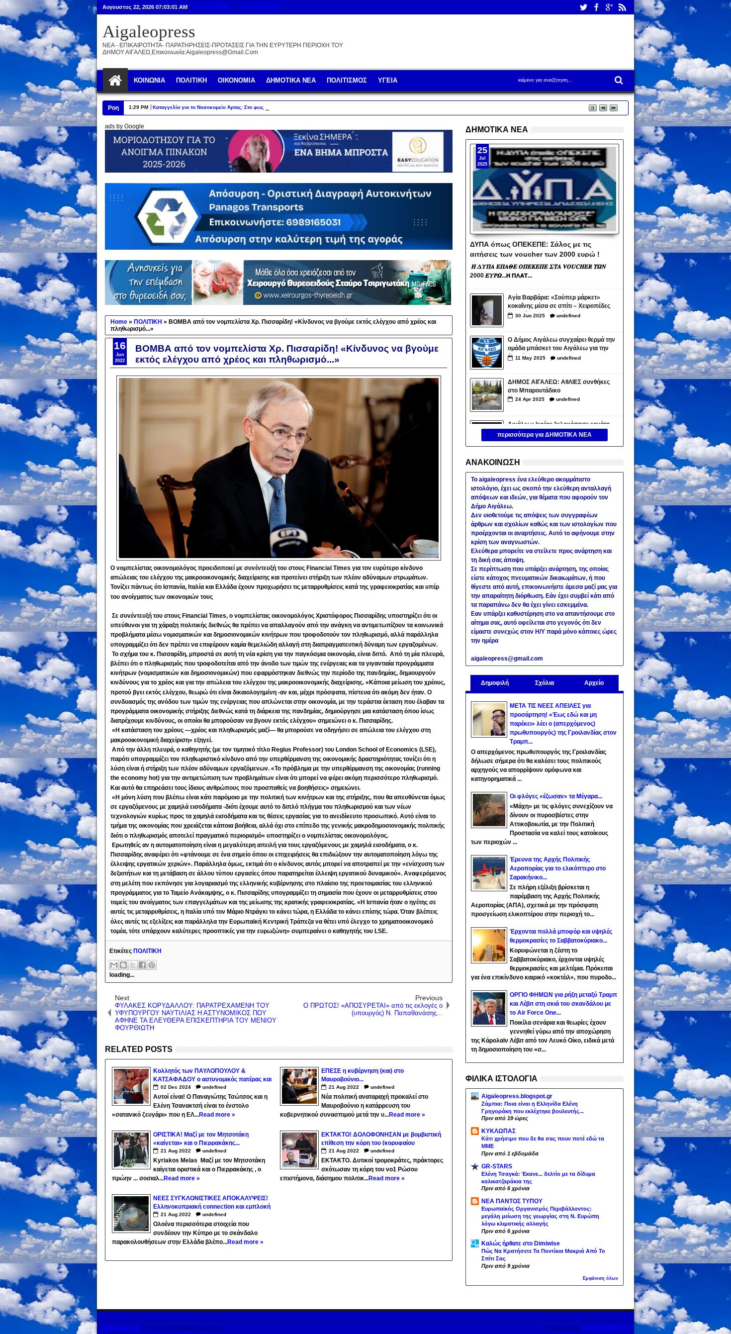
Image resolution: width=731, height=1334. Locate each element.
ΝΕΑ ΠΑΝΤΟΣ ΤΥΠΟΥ (512, 1201)
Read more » (217, 1114)
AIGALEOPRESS (605, 1328)
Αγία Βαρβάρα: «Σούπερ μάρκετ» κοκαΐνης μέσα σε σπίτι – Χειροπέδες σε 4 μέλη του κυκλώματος (559, 302)
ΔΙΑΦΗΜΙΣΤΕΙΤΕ (261, 7)
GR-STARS (496, 1166)
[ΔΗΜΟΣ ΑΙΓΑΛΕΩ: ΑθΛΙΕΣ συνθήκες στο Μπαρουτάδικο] (487, 395)
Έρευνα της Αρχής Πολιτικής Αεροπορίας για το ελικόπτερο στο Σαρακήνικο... (558, 868)
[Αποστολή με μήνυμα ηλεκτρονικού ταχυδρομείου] (114, 965)
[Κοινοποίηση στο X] (133, 965)
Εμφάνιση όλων (600, 1278)
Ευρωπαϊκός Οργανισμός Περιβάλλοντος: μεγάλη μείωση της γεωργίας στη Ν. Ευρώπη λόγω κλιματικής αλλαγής (540, 1216)
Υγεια (387, 80)
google (609, 7)
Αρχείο (594, 682)
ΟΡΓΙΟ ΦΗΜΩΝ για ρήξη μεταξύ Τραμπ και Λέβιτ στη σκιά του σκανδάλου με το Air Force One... (563, 1003)
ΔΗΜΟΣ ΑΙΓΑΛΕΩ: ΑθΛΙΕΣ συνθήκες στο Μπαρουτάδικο (559, 386)
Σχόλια (544, 682)
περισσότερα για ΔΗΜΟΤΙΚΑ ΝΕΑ (544, 434)
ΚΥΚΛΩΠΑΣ (498, 1131)
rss (622, 7)
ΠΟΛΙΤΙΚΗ (147, 951)
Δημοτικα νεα (291, 80)
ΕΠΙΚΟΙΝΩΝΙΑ (211, 7)
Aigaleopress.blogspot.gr (516, 1096)
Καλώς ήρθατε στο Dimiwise (520, 1243)
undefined (214, 1087)
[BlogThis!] (123, 965)
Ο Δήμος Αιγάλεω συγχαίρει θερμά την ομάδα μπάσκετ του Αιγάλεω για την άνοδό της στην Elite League (561, 345)
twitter (583, 7)
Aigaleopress (148, 31)
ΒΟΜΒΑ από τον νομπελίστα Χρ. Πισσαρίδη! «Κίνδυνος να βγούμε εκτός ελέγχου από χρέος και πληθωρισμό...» (287, 354)
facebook (596, 7)
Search (618, 80)
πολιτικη (191, 80)
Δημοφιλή (495, 682)
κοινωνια (149, 80)
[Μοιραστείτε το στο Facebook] (142, 965)
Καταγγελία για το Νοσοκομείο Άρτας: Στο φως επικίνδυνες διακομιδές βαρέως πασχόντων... (264, 107)
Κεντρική (115, 80)
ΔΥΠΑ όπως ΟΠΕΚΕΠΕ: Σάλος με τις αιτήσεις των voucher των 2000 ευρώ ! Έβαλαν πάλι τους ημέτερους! (535, 248)
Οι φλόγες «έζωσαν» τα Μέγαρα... (556, 796)
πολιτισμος (347, 80)
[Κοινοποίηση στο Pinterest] (152, 965)
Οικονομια (236, 80)
